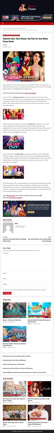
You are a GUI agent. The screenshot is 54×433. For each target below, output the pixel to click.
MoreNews (32, 431)
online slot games (30, 93)
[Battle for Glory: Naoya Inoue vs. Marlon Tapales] (14, 412)
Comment (6, 253)
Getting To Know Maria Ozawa (10, 395)
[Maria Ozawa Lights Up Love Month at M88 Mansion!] (39, 389)
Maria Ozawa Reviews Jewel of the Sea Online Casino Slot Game (39, 239)
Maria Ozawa (11, 195)
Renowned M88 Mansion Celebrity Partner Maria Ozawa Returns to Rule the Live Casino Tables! (24, 372)
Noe (5, 402)
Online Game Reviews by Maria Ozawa (11, 35)
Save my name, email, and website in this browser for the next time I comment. (25, 290)
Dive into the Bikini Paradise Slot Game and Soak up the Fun (39, 321)
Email (5, 278)
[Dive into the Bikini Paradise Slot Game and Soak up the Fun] (39, 310)
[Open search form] (52, 23)
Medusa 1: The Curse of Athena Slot (12, 320)
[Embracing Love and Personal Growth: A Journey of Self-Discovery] (39, 412)
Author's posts (20, 226)
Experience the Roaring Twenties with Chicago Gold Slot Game (14, 239)
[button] (2, 23)
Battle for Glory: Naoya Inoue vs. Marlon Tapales (14, 364)
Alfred (5, 45)
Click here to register (15, 197)
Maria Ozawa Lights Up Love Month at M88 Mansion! (14, 360)
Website (5, 284)
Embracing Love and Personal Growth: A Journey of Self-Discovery (18, 368)
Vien (5, 322)
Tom (30, 402)
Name (5, 273)
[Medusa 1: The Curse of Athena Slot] (14, 310)
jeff (4, 426)
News (19, 395)
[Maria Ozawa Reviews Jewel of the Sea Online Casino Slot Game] (14, 334)
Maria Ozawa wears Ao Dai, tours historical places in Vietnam (16, 356)
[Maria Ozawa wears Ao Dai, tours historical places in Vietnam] (14, 389)
